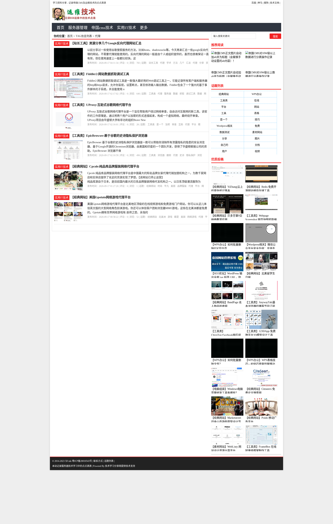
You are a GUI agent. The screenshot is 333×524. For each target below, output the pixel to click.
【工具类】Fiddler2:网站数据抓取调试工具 (100, 74)
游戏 (170, 217)
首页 (60, 28)
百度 (253, 3)
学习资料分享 (60, 3)
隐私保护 (190, 155)
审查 (174, 124)
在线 (260, 100)
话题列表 (109, 461)
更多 (144, 28)
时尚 (160, 186)
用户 (227, 151)
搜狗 (266, 3)
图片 (260, 138)
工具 (227, 113)
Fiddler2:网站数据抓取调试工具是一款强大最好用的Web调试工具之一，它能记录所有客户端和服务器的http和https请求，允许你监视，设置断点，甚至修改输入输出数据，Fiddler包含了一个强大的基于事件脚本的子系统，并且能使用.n (147, 85)
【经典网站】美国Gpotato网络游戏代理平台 (101, 197)
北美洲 (162, 217)
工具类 (152, 93)
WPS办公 (260, 94)
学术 (168, 63)
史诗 (182, 155)
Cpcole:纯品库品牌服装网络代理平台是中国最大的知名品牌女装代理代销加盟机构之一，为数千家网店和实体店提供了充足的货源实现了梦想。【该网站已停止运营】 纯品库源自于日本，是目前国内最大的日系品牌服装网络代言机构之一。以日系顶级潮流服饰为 (146, 177)
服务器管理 (77, 28)
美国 (183, 217)
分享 (201, 63)
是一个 (159, 124)
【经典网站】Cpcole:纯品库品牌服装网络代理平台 (105, 166)
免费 (260, 125)
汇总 (188, 63)
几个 (182, 63)
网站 (260, 106)
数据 (175, 93)
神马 (260, 3)
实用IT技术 (126, 28)
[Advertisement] (115, 497)
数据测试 (227, 132)
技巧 (260, 119)
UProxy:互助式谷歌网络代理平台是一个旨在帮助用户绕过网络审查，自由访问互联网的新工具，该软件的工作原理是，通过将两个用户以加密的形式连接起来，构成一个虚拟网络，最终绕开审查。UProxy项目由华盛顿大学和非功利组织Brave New (147, 115)
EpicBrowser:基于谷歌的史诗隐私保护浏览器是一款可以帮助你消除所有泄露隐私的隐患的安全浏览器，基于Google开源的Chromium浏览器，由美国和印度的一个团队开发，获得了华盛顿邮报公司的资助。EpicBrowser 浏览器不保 (147, 146)
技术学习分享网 (113, 466)
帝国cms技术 (102, 28)
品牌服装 (182, 186)
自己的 (227, 144)
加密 (167, 124)
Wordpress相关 (228, 125)
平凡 (166, 186)
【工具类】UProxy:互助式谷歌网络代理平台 (101, 104)
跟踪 (168, 155)
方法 (175, 63)
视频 (260, 151)
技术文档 (274, 3)
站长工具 (153, 63)
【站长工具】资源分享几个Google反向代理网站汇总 (106, 43)
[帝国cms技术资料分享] (76, 14)
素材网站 (260, 132)
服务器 (167, 93)
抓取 (182, 93)
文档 (260, 144)
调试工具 (190, 93)
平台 (194, 124)
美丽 (173, 186)
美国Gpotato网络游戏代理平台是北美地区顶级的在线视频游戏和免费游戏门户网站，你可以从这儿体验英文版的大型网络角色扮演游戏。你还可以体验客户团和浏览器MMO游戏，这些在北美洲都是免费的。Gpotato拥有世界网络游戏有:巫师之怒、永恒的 (147, 208)
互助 (180, 124)
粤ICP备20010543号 (82, 461)
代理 (162, 63)
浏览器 (161, 155)
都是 (176, 217)
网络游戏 (192, 217)
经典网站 (151, 186)
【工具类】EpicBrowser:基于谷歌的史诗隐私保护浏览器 (109, 135)
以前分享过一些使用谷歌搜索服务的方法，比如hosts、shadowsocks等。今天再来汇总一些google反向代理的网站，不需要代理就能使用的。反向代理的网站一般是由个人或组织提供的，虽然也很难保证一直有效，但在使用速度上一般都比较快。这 (148, 54)
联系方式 (98, 461)
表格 (260, 113)
